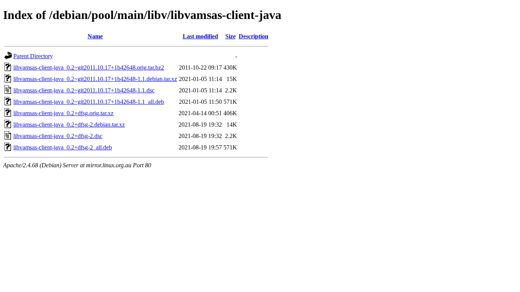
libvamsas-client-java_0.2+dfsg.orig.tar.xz (63, 113)
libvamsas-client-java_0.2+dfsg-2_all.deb (62, 147)
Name (95, 36)
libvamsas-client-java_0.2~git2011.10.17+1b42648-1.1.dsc (84, 90)
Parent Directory (33, 56)
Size (230, 36)
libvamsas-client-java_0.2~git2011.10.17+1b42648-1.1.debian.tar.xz (95, 79)
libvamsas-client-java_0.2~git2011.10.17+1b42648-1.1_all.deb (88, 101)
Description (253, 36)
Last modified (200, 36)
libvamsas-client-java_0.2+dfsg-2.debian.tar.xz (69, 124)
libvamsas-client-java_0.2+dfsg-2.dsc (57, 136)
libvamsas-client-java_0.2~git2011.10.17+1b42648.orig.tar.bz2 (88, 67)
